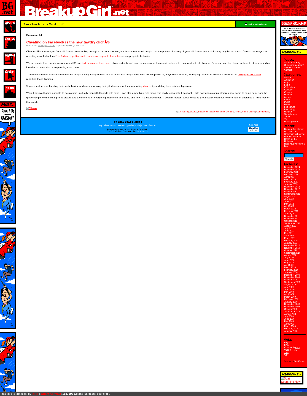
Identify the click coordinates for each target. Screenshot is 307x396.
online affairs (248, 111)
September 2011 (292, 223)
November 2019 (292, 169)
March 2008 (290, 326)
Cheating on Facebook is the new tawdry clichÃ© (68, 42)
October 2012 (290, 191)
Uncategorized (291, 121)
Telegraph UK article (249, 74)
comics (113, 125)
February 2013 (291, 182)
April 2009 (289, 294)
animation (122, 125)
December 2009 (292, 275)
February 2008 (291, 328)
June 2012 (289, 201)
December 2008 (292, 304)
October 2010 (290, 250)
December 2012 (292, 186)
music (287, 102)
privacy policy (143, 131)
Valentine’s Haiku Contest (292, 68)
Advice (287, 77)
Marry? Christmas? (293, 136)
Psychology (289, 109)
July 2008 (289, 316)
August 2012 (290, 196)
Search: (289, 151)
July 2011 (288, 228)
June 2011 (289, 230)
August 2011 (290, 226)
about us (152, 125)
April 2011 (289, 235)
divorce (147, 86)
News (41, 45)
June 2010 (289, 260)
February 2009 (291, 299)
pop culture (49, 45)
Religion (288, 111)
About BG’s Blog (292, 62)
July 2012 (289, 199)
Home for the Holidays (290, 140)
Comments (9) (263, 111)
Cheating (184, 111)
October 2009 (290, 279)
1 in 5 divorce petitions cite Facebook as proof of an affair (88, 56)
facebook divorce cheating (221, 111)
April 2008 (289, 324)
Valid (290, 350)
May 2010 (289, 262)
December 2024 (292, 167)
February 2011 (291, 240)
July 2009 (289, 287)
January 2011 (290, 243)
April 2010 (289, 265)
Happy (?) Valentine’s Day (294, 145)
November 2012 (292, 189)
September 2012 (292, 194)
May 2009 (289, 292)
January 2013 (291, 184)
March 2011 (290, 238)
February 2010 (291, 270)
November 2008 (292, 306)
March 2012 (290, 208)
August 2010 (290, 255)
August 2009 (290, 284)
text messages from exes (96, 63)
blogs (287, 82)
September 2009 (292, 282)
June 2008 (289, 319)
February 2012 (291, 211)
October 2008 (290, 309)
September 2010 (292, 253)
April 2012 (289, 206)
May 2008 (289, 321)
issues (287, 97)
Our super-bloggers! (294, 65)
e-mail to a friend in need (257, 24)
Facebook (203, 111)
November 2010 (292, 248)
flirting (238, 111)
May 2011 (289, 233)
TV (285, 119)
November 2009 (292, 277)
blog (100, 125)
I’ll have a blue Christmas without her (294, 132)
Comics (288, 92)
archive (144, 125)
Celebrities (289, 87)
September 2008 (292, 311)
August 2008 (290, 314)
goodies (130, 125)
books (287, 85)
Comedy (288, 89)
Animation (289, 80)
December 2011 (292, 216)
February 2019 (291, 172)
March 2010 (290, 267)
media (287, 99)
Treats (287, 116)
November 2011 (292, 218)
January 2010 (291, 272)
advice (106, 125)
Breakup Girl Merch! (293, 129)
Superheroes (290, 114)
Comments (292, 347)
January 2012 (291, 213)
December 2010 (292, 245)
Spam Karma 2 (51, 393)
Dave (35, 393)
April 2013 (289, 177)
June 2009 (289, 289)
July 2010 (289, 257)
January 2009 (291, 302)
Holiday (288, 94)
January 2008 (291, 331)
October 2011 (290, 221)
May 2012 (289, 204)
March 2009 (290, 297)
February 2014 (291, 174)
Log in (287, 342)
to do (137, 125)
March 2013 (290, 179)
